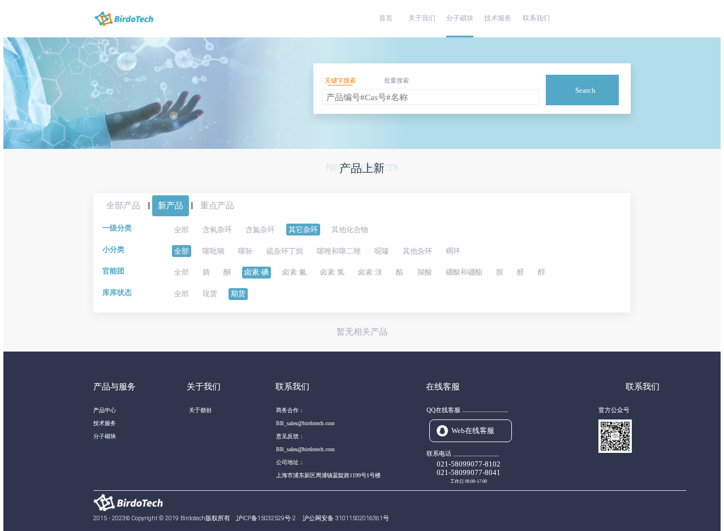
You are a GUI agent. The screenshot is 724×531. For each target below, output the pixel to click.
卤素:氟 (294, 272)
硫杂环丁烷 (284, 251)
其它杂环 (303, 229)
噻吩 (245, 251)
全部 (181, 229)
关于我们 (422, 18)
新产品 (170, 206)
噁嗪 (381, 251)
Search (585, 90)
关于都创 (200, 410)
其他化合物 (349, 229)
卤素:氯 (332, 272)
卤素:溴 (370, 272)
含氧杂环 (217, 229)
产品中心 (104, 410)
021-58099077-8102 (469, 464)
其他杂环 (417, 251)
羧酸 (424, 272)
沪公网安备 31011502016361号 (346, 518)
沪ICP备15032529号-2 (267, 518)
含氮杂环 (260, 229)
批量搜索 (396, 80)
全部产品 (123, 206)
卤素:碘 (256, 272)
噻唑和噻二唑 (339, 251)
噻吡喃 (213, 251)
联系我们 (536, 18)
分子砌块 (459, 18)
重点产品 (217, 206)
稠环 (453, 251)
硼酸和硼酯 (464, 272)
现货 (209, 293)
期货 (238, 293)
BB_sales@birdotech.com (305, 423)
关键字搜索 (340, 80)
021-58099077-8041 (469, 472)
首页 (386, 18)
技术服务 (497, 18)
